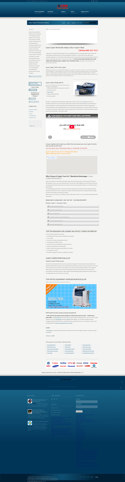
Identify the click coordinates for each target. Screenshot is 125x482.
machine (59, 317)
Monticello (74, 22)
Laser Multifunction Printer (88, 353)
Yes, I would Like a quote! (62, 379)
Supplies (92, 476)
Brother (31, 111)
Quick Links (42, 1)
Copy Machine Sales (69, 351)
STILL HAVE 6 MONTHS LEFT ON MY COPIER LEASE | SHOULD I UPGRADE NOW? (40, 400)
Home (46, 1)
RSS (52, 399)
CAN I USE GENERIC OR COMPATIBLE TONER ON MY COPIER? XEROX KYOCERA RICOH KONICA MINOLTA (40, 412)
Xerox (31, 113)
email (56, 323)
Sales (88, 476)
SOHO (68, 319)
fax (58, 323)
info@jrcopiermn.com (57, 410)
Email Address (79, 404)
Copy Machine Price (51, 345)
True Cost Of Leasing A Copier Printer (40, 421)
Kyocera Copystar (33, 109)
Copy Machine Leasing (69, 349)
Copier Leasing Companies (52, 349)
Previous (51, 476)
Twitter (55, 399)
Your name (78, 399)
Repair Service (33, 117)
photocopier (62, 323)
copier (84, 101)
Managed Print (33, 115)
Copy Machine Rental (69, 353)
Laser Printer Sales (86, 345)
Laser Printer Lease (87, 347)
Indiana (68, 22)
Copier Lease (67, 347)
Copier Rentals (68, 345)
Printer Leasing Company (52, 351)
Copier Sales (49, 353)
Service (29, 1)
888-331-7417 (55, 408)
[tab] (73, 206)
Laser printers (50, 92)
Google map (32, 125)
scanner (70, 323)
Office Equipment (35, 1)
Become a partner (56, 414)
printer (67, 323)
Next (54, 476)
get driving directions (57, 412)
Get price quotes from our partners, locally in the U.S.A (62, 387)
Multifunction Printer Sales (88, 351)
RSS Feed (44, 481)
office (55, 317)
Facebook (57, 399)
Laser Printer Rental (87, 349)
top (97, 477)
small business (59, 319)
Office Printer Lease (51, 347)
